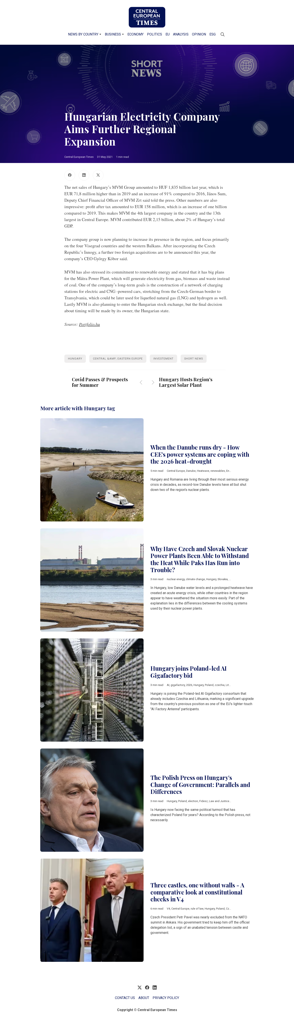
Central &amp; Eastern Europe (118, 358)
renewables (217, 470)
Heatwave (203, 470)
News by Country (83, 34)
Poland (209, 685)
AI (168, 685)
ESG (212, 34)
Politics (154, 34)
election (193, 801)
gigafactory (178, 685)
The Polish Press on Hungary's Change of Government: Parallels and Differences (200, 784)
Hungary (75, 358)
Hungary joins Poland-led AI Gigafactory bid (188, 671)
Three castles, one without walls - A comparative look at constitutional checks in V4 (197, 892)
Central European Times (79, 156)
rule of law (197, 908)
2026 (189, 685)
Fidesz (203, 801)
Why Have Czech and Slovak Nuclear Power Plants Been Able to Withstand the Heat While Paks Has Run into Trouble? (199, 559)
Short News (193, 358)
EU (168, 34)
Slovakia (223, 579)
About (143, 998)
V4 (168, 908)
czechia (219, 685)
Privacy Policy (166, 998)
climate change (195, 579)
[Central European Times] (147, 17)
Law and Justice (219, 801)
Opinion (199, 34)
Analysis (181, 34)
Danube (191, 470)
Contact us (125, 998)
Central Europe (176, 470)
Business (113, 34)
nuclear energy (176, 579)
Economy (135, 34)
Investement (163, 358)
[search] (222, 34)
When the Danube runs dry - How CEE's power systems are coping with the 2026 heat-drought (199, 454)
